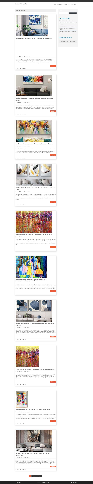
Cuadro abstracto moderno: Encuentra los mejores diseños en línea (35, 188)
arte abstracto (24, 68)
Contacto (48, 482)
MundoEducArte (21, 4)
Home (55, 4)
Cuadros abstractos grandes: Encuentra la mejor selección (34, 144)
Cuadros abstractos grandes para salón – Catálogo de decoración (33, 454)
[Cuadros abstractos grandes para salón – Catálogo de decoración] (34, 440)
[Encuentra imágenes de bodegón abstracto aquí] (31, 266)
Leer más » (53, 65)
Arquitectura (73, 4)
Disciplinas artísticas (60, 4)
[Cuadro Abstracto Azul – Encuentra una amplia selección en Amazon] (34, 310)
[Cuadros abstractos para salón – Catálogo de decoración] (32, 25)
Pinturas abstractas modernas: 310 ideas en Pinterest (33, 410)
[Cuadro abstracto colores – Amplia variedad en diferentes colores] (34, 85)
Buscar (60, 10)
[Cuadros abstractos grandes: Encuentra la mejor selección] (34, 131)
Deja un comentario (27, 56)
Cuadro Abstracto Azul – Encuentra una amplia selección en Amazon (35, 324)
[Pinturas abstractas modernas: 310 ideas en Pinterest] (22, 399)
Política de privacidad (74, 482)
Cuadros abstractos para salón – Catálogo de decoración (34, 38)
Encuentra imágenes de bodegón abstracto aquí (31, 280)
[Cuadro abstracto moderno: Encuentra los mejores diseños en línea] (34, 175)
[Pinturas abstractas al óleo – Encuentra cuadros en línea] (34, 221)
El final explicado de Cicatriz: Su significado (67, 20)
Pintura (69, 4)
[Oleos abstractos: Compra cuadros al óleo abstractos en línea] (27, 356)
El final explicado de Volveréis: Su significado (67, 26)
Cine (66, 4)
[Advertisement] (36, 47)
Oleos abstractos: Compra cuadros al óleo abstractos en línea (35, 369)
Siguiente (38, 476)
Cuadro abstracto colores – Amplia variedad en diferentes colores (34, 99)
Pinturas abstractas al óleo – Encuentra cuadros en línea (34, 235)
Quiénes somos (18, 482)
